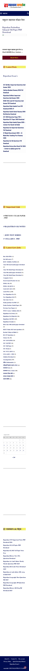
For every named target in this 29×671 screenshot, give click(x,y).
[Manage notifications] (25, 667)
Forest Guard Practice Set (10, 281)
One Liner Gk (7, 300)
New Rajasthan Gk (8, 294)
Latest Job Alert (7, 289)
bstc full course (7, 259)
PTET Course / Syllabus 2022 (11, 311)
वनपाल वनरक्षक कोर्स (8, 376)
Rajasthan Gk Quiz (8, 322)
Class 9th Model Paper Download (12, 275)
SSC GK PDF (7, 343)
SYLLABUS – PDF (8, 354)
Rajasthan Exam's (14, 664)
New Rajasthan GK (8, 297)
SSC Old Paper (7, 346)
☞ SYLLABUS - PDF (11, 238)
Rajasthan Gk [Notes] (9, 313)
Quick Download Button (19, 661)
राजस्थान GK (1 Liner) (9, 370)
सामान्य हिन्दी (6, 379)
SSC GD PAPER (8, 340)
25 (7, 450)
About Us (6, 659)
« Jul (13, 457)
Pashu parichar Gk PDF (10, 302)
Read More (14, 57)
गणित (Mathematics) (8, 362)
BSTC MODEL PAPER (10, 262)
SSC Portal (6, 349)
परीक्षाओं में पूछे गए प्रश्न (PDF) (10, 365)
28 (17, 450)
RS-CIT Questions (8, 335)
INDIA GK (6, 283)
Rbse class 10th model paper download (13, 324)
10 (4, 445)
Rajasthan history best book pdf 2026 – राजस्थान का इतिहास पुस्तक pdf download (14, 148)
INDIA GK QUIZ (8, 286)
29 (20, 450)
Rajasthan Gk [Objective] (10, 316)
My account (21, 659)
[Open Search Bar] (28, 13)
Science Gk (6, 338)
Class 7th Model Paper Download (12, 270)
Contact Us (14, 659)
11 (7, 445)
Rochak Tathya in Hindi (9, 332)
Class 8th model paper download (12, 272)
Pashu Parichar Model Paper (11, 305)
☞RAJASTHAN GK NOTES (14, 226)
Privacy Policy (7, 661)
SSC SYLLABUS (8, 351)
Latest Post (6, 291)
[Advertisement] (14, 183)
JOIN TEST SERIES (13, 235)
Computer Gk (7, 278)
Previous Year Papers (9, 308)
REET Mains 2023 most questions (12, 329)
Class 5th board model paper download (14, 265)
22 (20, 448)
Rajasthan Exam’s (10, 76)
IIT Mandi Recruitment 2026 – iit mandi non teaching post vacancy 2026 (13, 135)
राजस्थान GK (6, 368)
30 (23, 450)
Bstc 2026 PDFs (7, 256)
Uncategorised (7, 360)
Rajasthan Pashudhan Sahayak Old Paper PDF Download (12, 29)
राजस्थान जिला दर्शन (8, 373)
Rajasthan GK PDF (8, 319)
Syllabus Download (8, 357)
